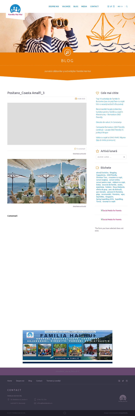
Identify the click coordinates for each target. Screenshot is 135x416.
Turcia (98, 201)
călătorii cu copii (118, 182)
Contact (94, 6)
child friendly (112, 175)
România (116, 194)
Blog (76, 6)
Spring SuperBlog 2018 (104, 199)
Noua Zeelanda (118, 187)
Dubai (98, 185)
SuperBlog (119, 199)
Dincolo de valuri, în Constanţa (108, 122)
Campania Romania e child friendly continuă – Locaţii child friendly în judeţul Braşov (110, 129)
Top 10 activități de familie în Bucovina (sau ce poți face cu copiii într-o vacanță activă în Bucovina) (110, 101)
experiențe (100, 187)
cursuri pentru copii (103, 182)
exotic (120, 185)
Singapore (109, 197)
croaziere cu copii (115, 177)
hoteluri (108, 187)
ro (119, 6)
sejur (123, 194)
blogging (113, 173)
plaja (98, 194)
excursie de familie (109, 185)
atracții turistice (102, 173)
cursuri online (114, 180)
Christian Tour (101, 177)
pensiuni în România (115, 192)
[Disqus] (46, 245)
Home (9, 381)
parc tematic (101, 192)
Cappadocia (100, 175)
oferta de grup (101, 189)
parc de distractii (115, 189)
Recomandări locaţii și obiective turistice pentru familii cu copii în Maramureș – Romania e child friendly (109, 113)
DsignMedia (123, 413)
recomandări (106, 194)
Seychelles (100, 197)
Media (84, 6)
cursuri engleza (102, 180)
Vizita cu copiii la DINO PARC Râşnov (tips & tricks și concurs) (111, 138)
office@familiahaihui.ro (44, 403)
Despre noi (54, 6)
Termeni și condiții (54, 381)
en (122, 6)
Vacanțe (66, 6)
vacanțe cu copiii (109, 201)
